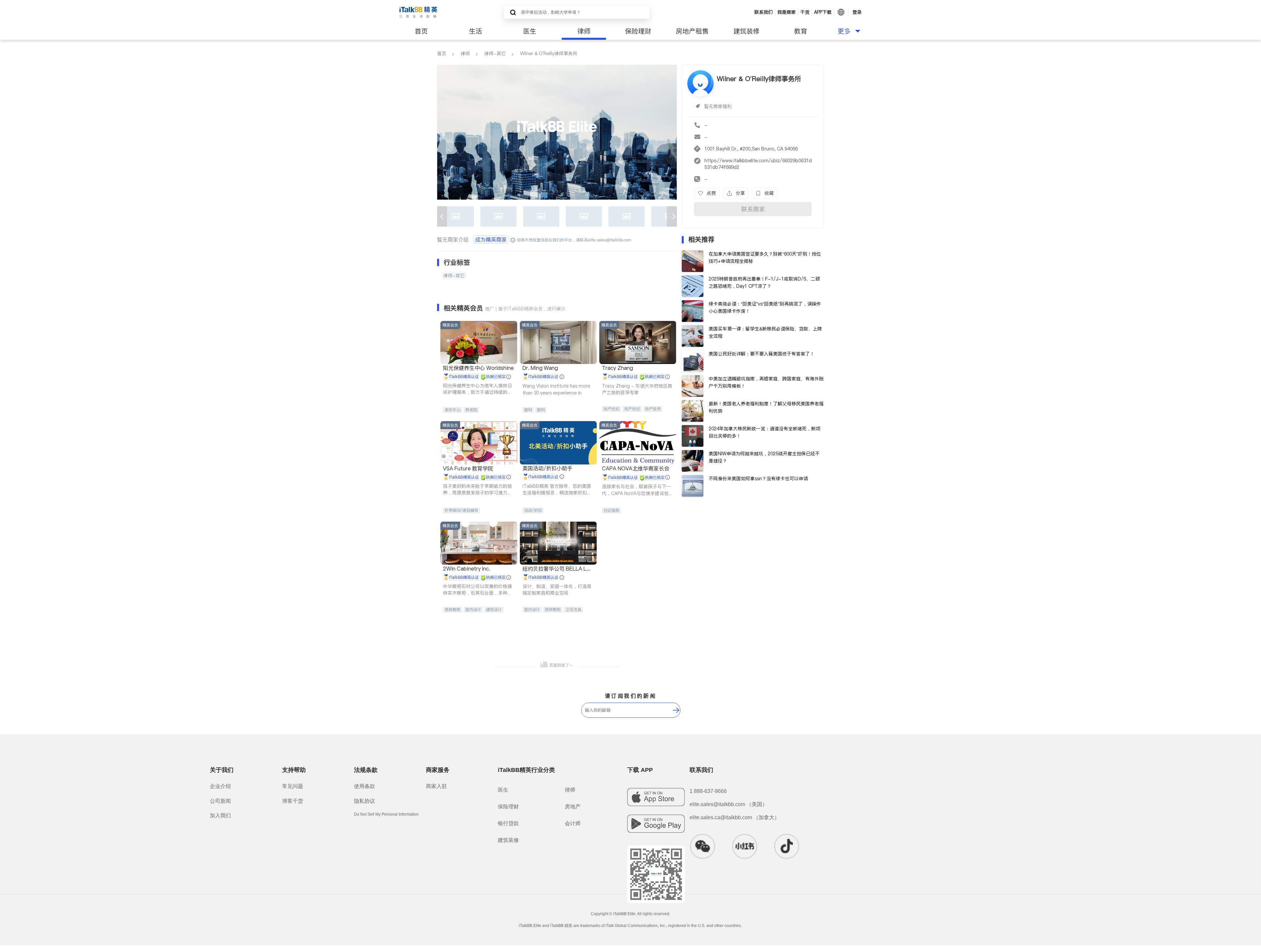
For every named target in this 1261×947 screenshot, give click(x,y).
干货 (804, 12)
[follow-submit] (676, 710)
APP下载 (822, 12)
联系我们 (763, 12)
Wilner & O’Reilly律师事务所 (548, 53)
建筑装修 (746, 31)
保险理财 (638, 31)
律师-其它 (495, 53)
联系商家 (753, 209)
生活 (475, 31)
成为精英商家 (491, 239)
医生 (529, 31)
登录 (857, 12)
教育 (800, 31)
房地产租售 (692, 31)
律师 (583, 31)
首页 (421, 31)
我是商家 (786, 12)
